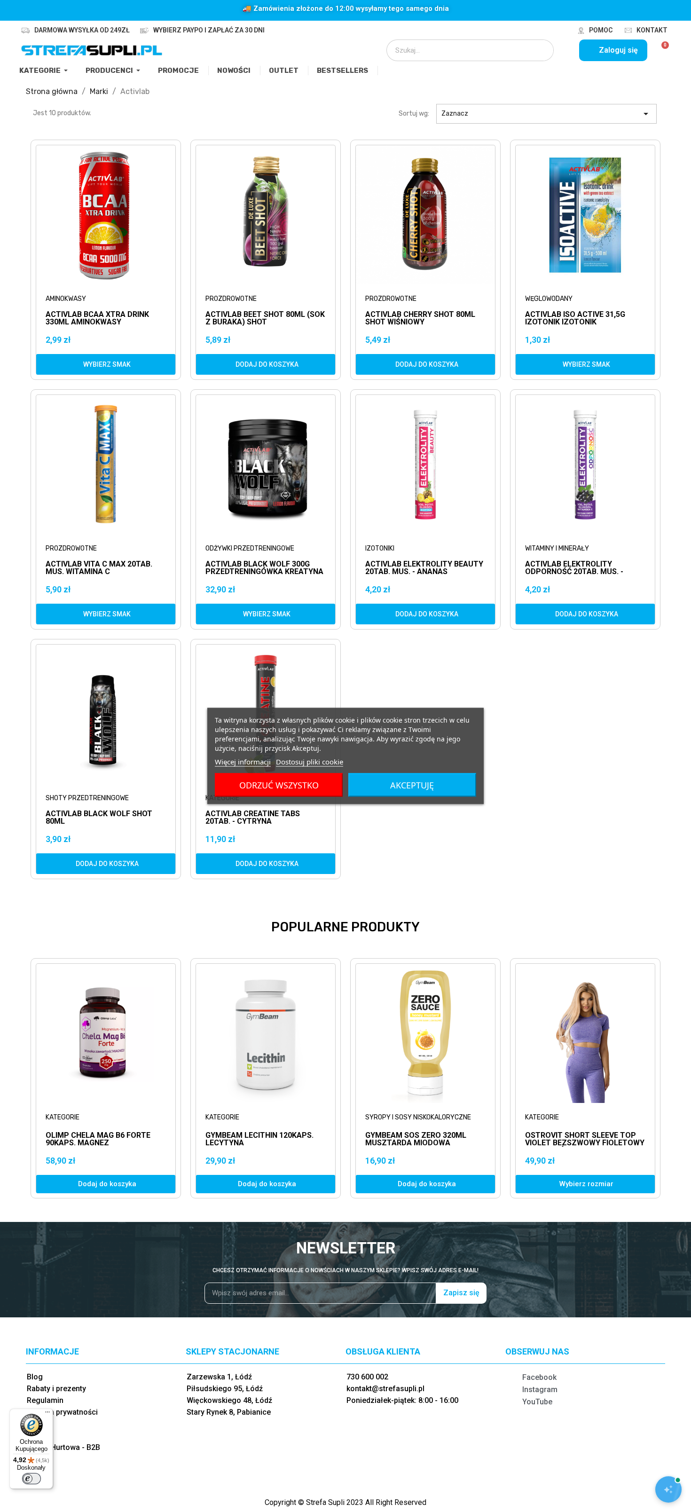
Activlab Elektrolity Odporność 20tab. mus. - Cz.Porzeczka (574, 568)
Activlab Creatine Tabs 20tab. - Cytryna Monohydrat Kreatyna (252, 818)
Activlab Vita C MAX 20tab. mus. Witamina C (99, 568)
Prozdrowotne (231, 299)
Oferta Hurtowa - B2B (63, 1447)
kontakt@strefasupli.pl (385, 1388)
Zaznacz (546, 113)
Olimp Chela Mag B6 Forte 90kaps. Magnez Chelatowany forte (98, 1143)
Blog (35, 1376)
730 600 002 (367, 1376)
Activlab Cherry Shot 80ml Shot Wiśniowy (420, 318)
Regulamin (45, 1400)
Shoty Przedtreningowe (87, 798)
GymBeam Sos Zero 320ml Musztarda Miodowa (415, 1139)
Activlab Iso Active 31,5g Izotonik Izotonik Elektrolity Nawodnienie (575, 318)
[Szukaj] (540, 50)
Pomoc (600, 30)
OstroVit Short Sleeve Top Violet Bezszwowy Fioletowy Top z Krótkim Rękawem (584, 1143)
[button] (105, 364)
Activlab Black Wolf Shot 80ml (99, 818)
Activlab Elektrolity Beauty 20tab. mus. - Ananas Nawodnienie (424, 568)
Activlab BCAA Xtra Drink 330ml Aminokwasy (97, 318)
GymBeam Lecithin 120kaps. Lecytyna (259, 1139)
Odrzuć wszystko (279, 785)
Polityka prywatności (62, 1412)
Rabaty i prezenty (56, 1388)
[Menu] (47, 1414)
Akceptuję (412, 785)
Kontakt (651, 30)
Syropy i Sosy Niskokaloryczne (418, 1117)
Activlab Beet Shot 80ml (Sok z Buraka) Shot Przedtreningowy (265, 318)
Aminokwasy (66, 299)
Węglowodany (549, 299)
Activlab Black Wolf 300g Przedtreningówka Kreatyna (264, 568)
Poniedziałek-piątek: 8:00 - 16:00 (402, 1400)
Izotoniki (379, 548)
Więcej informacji (243, 761)
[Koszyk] (661, 50)
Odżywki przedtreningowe (249, 548)
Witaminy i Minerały (557, 548)
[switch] (31, 1478)
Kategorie (62, 1117)
